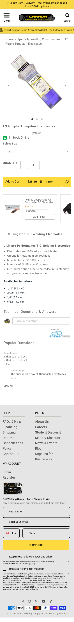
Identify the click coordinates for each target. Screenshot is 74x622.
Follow (7, 364)
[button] (6, 18)
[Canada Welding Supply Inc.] (37, 18)
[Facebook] (23, 601)
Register (9, 477)
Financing (10, 427)
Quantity (10, 163)
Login (7, 472)
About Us (42, 421)
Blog (38, 448)
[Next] (65, 85)
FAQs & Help (12, 421)
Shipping (9, 432)
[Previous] (9, 85)
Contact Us (11, 454)
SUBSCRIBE (36, 545)
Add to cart (39, 216)
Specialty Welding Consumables (38, 39)
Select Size (10, 143)
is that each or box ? (15, 356)
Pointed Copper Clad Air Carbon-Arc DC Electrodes (39, 201)
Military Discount (47, 438)
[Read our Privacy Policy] (68, 562)
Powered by (54, 329)
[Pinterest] (36, 601)
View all (8, 386)
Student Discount (48, 432)
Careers (41, 427)
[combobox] (11, 533)
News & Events (46, 443)
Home (9, 39)
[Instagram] (29, 601)
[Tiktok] (51, 601)
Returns (8, 438)
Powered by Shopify (56, 613)
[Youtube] (43, 601)
